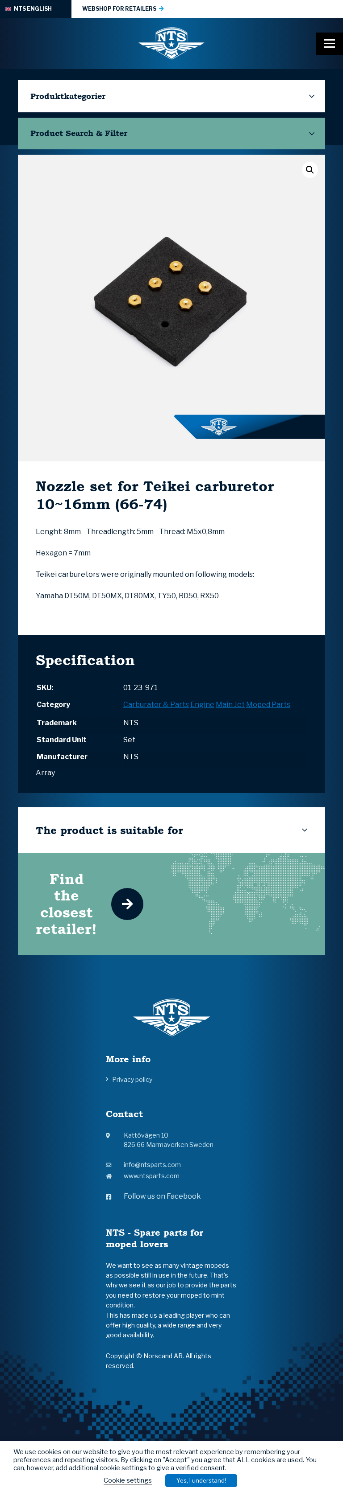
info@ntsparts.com (152, 1164)
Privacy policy (132, 1079)
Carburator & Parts (156, 704)
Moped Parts (268, 704)
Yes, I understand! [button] (201, 1480)
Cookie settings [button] (128, 1480)
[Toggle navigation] (329, 43)
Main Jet (230, 704)
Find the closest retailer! (66, 903)
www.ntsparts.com (152, 1176)
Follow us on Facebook (162, 1196)
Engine (202, 704)
